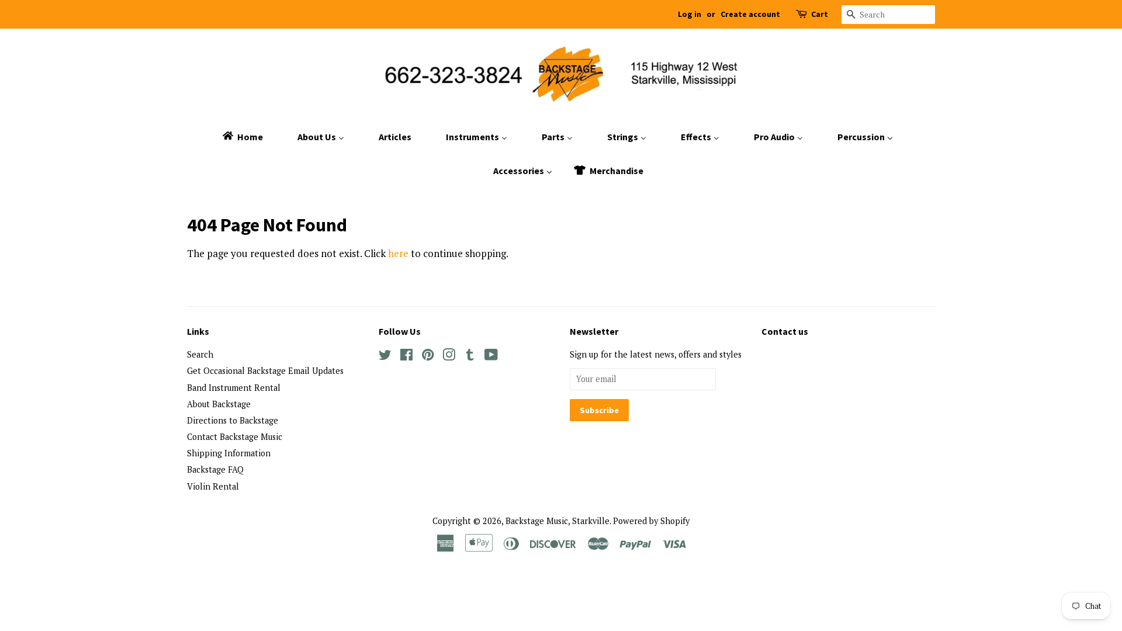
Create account (750, 14)
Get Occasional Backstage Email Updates (265, 370)
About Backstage (219, 404)
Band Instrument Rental (233, 387)
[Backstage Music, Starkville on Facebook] (406, 356)
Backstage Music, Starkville (557, 520)
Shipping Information (229, 453)
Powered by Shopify (651, 520)
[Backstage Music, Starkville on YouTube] (491, 356)
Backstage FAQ (215, 469)
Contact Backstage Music (234, 436)
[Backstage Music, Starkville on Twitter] (385, 356)
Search (200, 354)
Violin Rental (213, 486)
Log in (689, 14)
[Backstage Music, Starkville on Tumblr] (469, 356)
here (398, 253)
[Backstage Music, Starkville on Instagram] (448, 356)
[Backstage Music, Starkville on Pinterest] (427, 356)
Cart (819, 14)
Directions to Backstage (232, 420)
